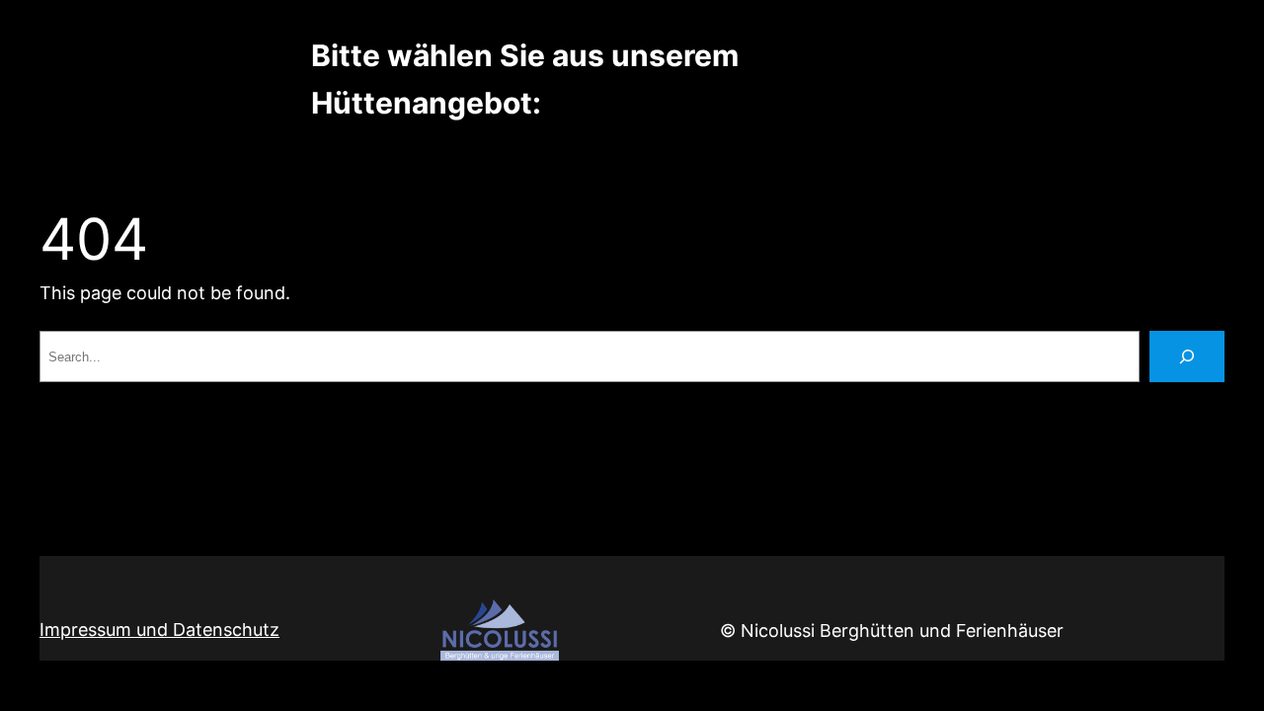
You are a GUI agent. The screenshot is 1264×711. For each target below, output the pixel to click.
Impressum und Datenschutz (159, 629)
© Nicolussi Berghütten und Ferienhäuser (892, 630)
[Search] (1186, 356)
